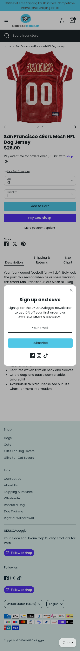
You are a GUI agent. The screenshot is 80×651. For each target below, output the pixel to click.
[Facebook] (32, 355)
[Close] (71, 290)
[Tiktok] (45, 355)
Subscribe (40, 343)
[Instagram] (39, 355)
